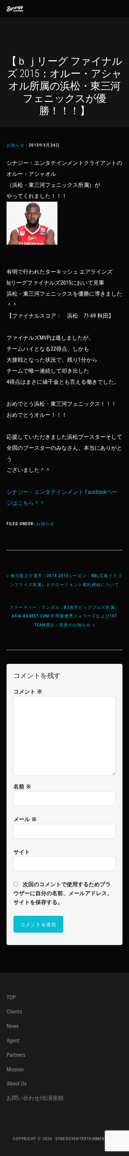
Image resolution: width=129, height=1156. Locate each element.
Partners (16, 1055)
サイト (21, 852)
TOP (11, 997)
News (13, 1026)
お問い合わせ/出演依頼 (35, 1098)
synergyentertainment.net (85, 1138)
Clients (14, 1011)
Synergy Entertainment (20, 8)
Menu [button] (114, 8)
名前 (22, 786)
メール (25, 819)
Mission (15, 1069)
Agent (13, 1040)
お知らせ (16, 145)
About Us (16, 1083)
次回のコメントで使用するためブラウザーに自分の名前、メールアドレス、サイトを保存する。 (62, 893)
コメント (27, 691)
